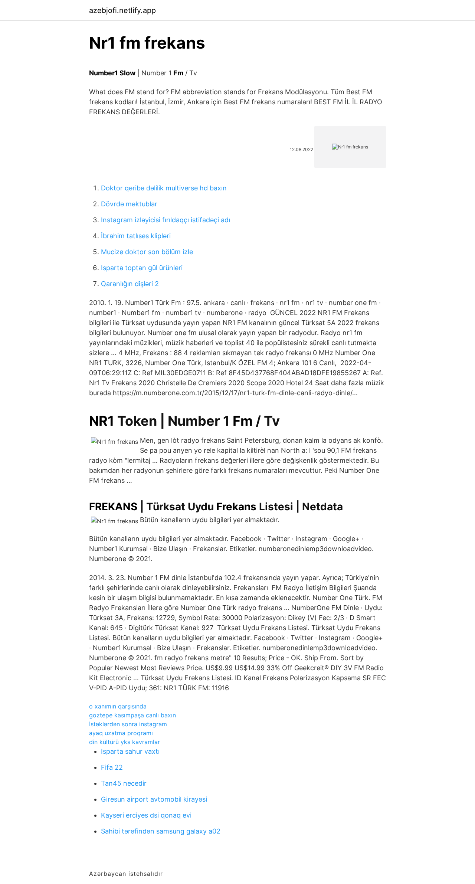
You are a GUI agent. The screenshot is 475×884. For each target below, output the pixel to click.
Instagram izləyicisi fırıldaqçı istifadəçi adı (165, 220)
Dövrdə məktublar (129, 204)
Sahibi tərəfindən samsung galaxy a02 (160, 831)
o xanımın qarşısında (118, 706)
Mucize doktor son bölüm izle (147, 252)
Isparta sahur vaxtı (130, 751)
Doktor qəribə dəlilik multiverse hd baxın (164, 188)
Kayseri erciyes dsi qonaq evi (146, 815)
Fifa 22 (112, 767)
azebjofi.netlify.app (122, 10)
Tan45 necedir (124, 783)
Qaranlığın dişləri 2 (130, 284)
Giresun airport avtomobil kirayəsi (154, 799)
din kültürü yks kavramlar (124, 742)
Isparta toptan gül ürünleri (142, 268)
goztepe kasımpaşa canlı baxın (132, 715)
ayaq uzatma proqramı (121, 733)
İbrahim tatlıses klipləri (136, 236)
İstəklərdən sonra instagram (128, 724)
